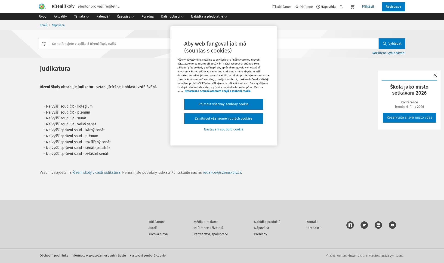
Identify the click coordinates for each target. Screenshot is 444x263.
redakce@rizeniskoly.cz (222, 172)
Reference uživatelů (208, 228)
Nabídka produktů (267, 222)
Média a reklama (206, 222)
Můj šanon (156, 222)
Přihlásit (368, 7)
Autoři (152, 228)
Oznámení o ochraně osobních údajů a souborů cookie (217, 91)
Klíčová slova (158, 234)
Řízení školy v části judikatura (96, 172)
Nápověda (328, 7)
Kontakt (312, 222)
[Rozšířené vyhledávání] (44, 43)
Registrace (393, 7)
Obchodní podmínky (54, 255)
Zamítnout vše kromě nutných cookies (224, 119)
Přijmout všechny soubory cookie (224, 104)
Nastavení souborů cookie (148, 255)
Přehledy (260, 234)
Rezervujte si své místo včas (409, 117)
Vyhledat (394, 44)
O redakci (313, 228)
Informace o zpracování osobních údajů (98, 255)
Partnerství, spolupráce (211, 234)
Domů (43, 25)
